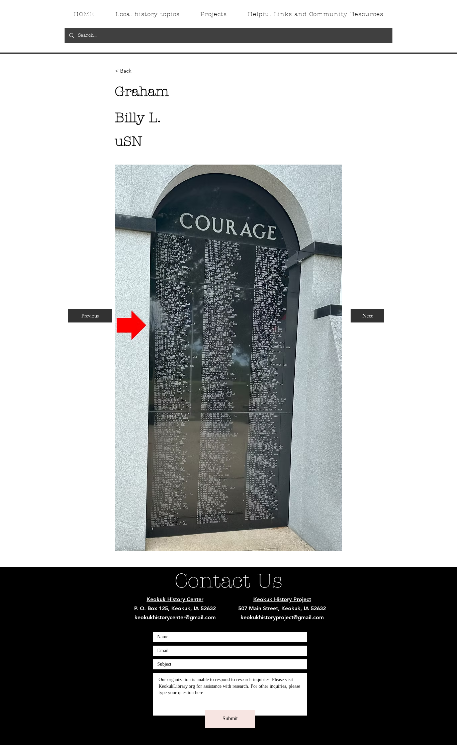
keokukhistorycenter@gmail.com (175, 617)
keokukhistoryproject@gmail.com (282, 617)
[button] (137, 71)
